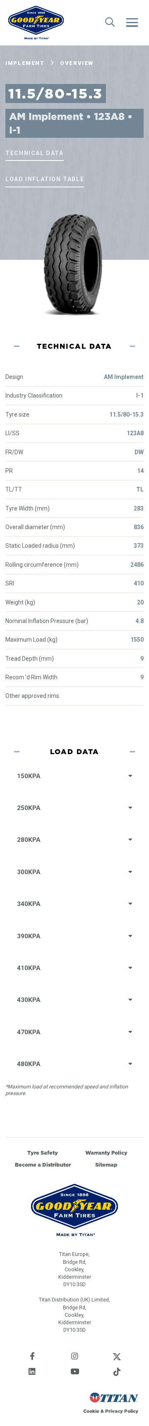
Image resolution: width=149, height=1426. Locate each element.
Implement (24, 63)
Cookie (91, 1411)
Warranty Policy (106, 1152)
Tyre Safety (42, 1152)
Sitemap (106, 1164)
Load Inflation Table (44, 179)
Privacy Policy (121, 1411)
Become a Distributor (43, 1164)
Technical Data (34, 153)
